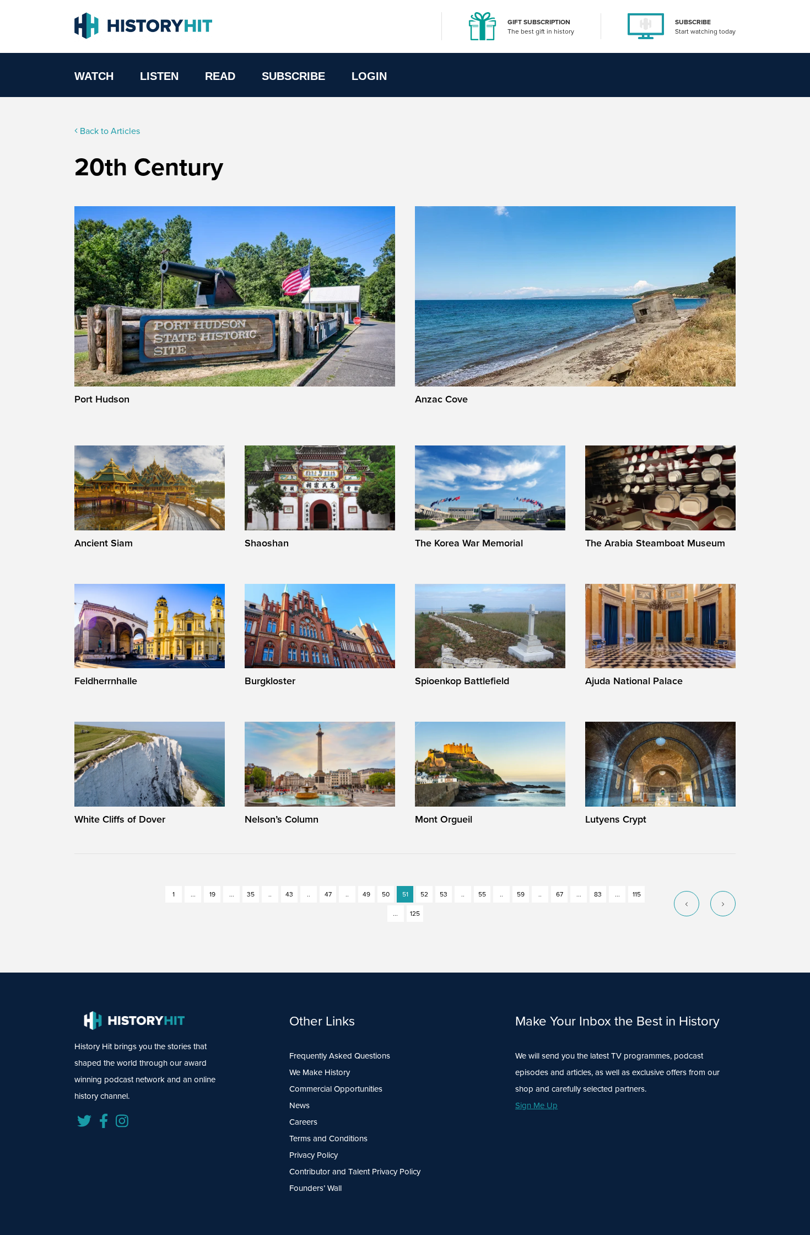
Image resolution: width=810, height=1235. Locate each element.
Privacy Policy (313, 1155)
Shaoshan (267, 543)
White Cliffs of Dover (119, 819)
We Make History (319, 1072)
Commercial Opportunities (335, 1089)
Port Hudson (101, 399)
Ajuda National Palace (634, 681)
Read (220, 76)
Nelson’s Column (281, 819)
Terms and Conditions (328, 1138)
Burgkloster (270, 681)
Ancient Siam (103, 543)
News (299, 1105)
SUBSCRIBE (693, 22)
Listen (159, 76)
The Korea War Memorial (469, 543)
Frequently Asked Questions (339, 1056)
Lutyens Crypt (615, 819)
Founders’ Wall (315, 1188)
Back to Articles (109, 131)
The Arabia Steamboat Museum (655, 543)
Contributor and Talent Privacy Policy (354, 1172)
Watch (94, 76)
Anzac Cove (441, 399)
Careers (303, 1122)
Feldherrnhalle (105, 681)
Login (369, 76)
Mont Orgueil (443, 819)
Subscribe (293, 76)
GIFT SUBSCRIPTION (538, 22)
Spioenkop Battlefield (462, 681)
